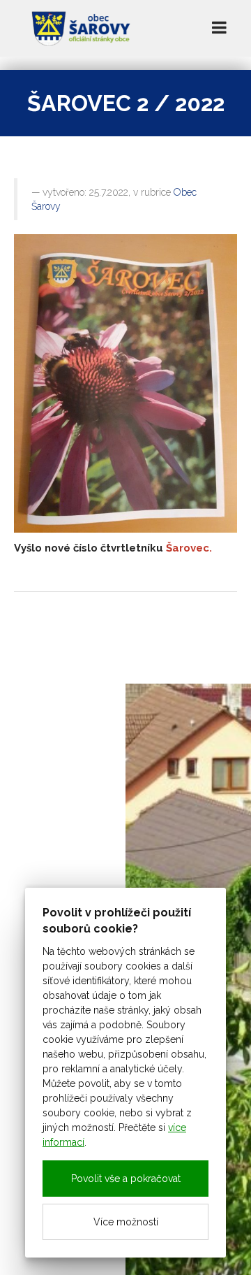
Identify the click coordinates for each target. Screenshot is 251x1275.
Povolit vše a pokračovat (126, 1178)
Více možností (125, 1221)
